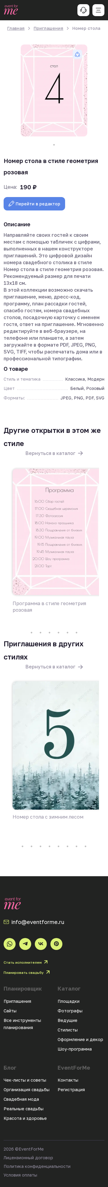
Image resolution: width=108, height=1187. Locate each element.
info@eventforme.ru (37, 922)
